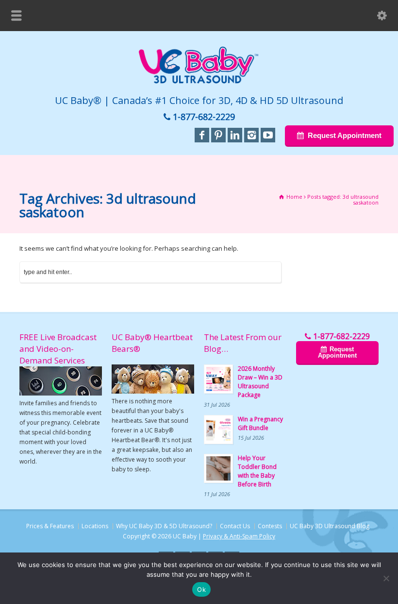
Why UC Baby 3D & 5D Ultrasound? (164, 526)
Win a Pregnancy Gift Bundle (260, 423)
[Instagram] (251, 135)
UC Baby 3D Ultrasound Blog (329, 526)
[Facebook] (202, 135)
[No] (386, 578)
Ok (201, 589)
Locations (95, 526)
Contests (270, 526)
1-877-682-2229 (204, 116)
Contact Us (235, 526)
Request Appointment (344, 135)
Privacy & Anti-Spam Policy (239, 536)
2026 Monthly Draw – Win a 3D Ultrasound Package (260, 381)
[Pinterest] (218, 135)
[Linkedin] (235, 135)
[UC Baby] (199, 81)
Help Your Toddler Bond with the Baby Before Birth (257, 471)
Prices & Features (50, 526)
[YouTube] (268, 135)
